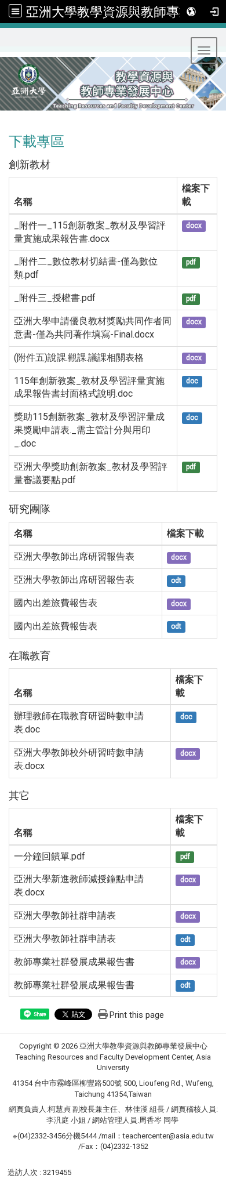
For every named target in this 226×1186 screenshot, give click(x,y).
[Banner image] (113, 89)
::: (5, 42)
